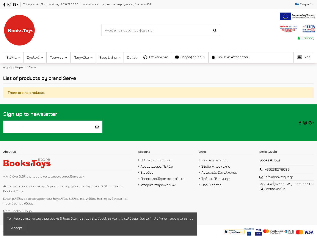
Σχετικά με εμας (214, 160)
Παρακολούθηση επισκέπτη (162, 179)
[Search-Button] (215, 30)
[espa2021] (297, 22)
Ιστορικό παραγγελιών (158, 185)
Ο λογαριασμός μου (156, 160)
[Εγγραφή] (97, 127)
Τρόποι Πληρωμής (215, 179)
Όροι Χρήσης (211, 185)
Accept (16, 228)
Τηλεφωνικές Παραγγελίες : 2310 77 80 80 (51, 4)
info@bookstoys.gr (279, 177)
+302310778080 (277, 169)
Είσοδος (147, 172)
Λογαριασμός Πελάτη (157, 166)
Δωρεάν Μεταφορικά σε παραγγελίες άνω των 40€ (117, 4)
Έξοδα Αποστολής (215, 166)
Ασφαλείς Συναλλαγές (219, 172)
